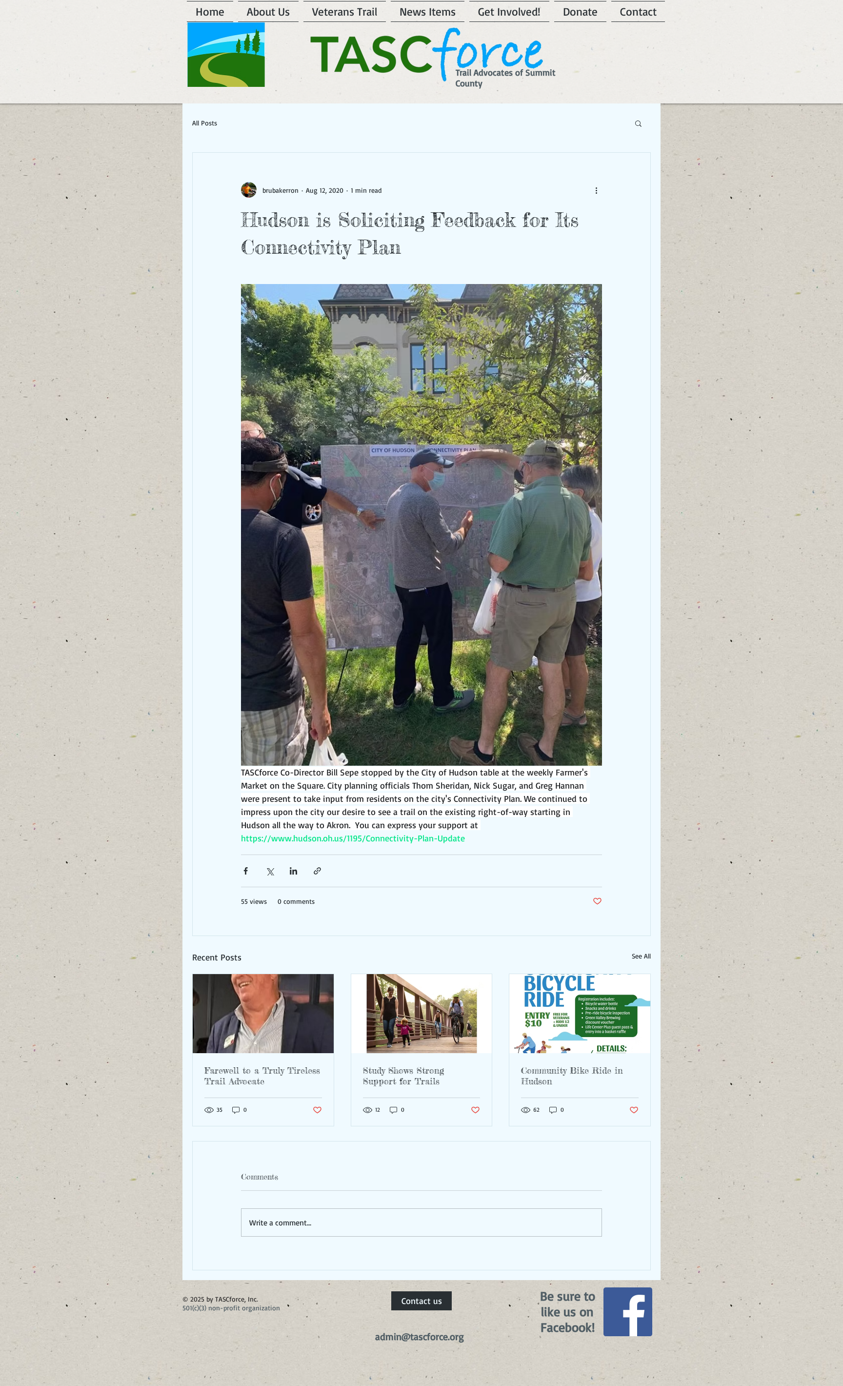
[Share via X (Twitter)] (269, 871)
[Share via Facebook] (245, 871)
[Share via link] (317, 871)
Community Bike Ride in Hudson (572, 1075)
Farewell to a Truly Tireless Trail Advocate (262, 1075)
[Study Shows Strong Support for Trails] (421, 1013)
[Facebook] (627, 1311)
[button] (638, 123)
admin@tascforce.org (419, 1336)
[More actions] (596, 190)
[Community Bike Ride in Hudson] (579, 1013)
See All (641, 956)
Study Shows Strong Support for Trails (403, 1075)
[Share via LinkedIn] (293, 871)
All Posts (204, 123)
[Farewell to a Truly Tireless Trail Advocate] (263, 1013)
